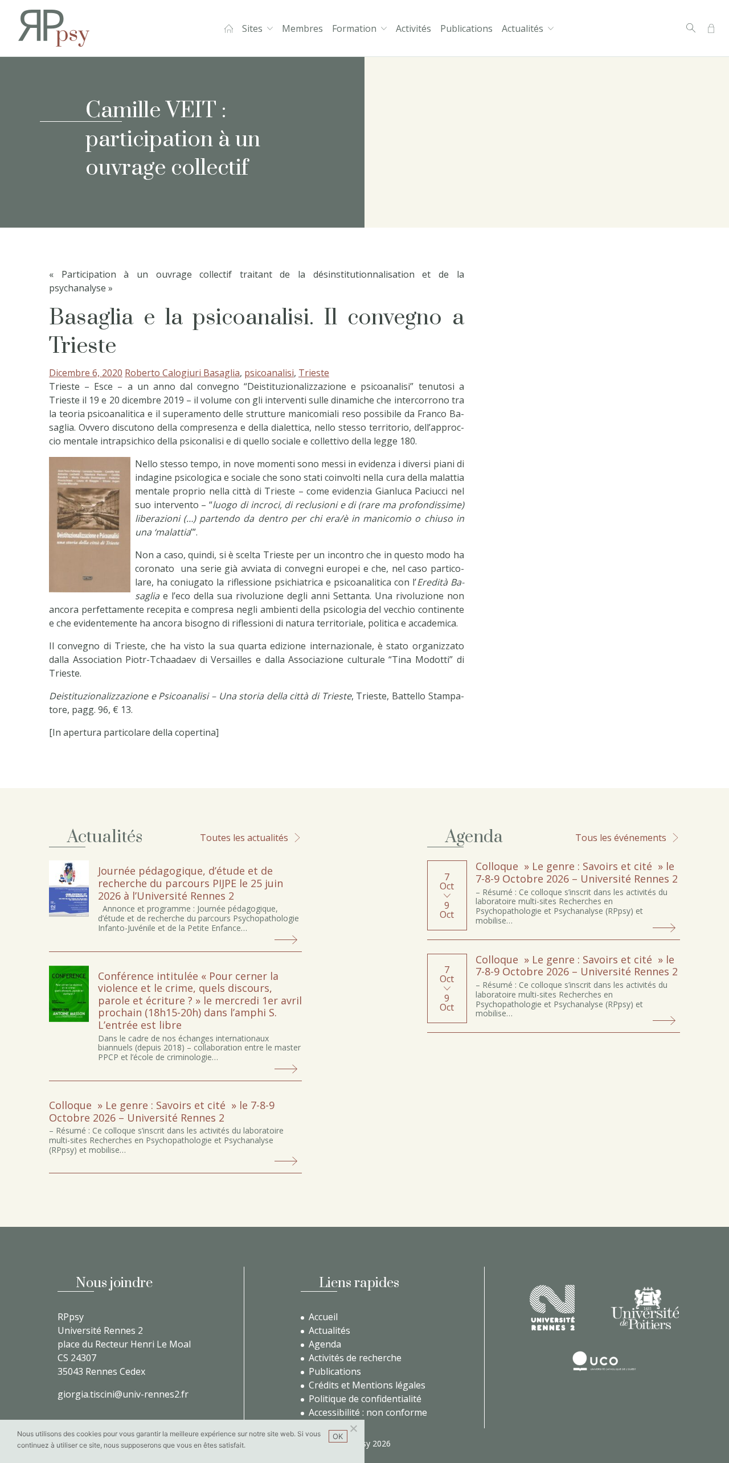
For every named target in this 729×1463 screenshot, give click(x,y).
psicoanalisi (269, 372)
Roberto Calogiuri (164, 372)
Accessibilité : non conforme (368, 1412)
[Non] (353, 1428)
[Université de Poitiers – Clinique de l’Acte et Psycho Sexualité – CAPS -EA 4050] (645, 1308)
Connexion (711, 28)
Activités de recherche (355, 1357)
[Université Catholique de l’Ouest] (604, 1361)
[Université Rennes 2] (552, 1307)
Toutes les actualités (244, 837)
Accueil (228, 28)
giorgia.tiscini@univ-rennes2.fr (123, 1394)
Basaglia (221, 372)
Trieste (313, 372)
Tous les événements (620, 837)
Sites (252, 28)
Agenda (325, 1344)
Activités (413, 28)
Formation (354, 28)
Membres (302, 28)
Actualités (522, 28)
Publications (466, 28)
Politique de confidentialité (365, 1398)
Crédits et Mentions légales (367, 1385)
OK (338, 1436)
